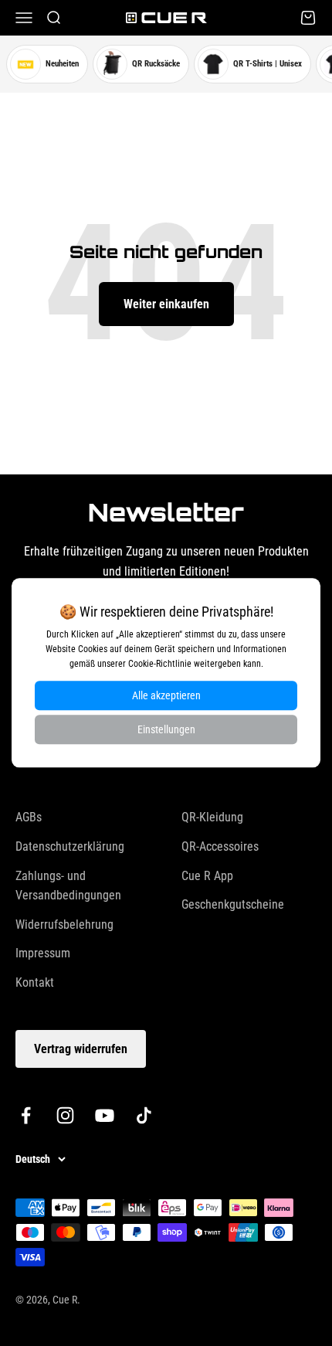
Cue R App (207, 875)
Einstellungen (166, 730)
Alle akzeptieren (166, 696)
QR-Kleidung (212, 817)
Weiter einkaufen (166, 304)
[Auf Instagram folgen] (65, 1115)
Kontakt (34, 982)
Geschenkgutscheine (232, 904)
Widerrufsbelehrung (64, 924)
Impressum (42, 953)
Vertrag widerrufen (80, 1049)
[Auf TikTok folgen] (144, 1115)
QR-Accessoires (220, 846)
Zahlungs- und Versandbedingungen (68, 885)
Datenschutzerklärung (69, 846)
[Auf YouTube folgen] (104, 1115)
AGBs (28, 817)
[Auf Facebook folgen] (25, 1115)
